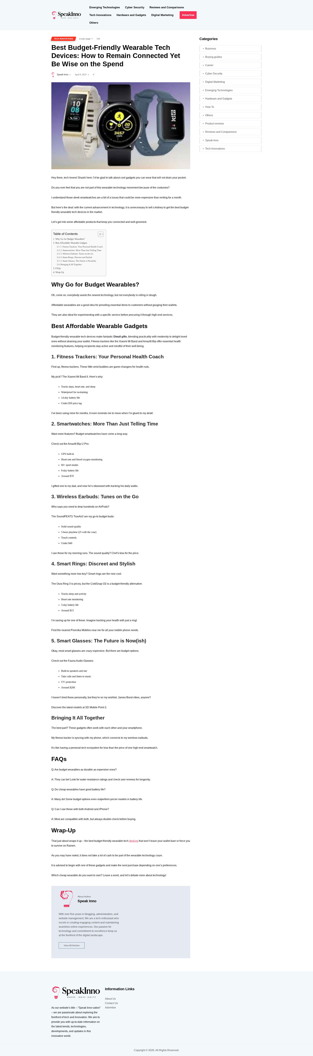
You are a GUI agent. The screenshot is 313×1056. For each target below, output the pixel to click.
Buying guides (213, 57)
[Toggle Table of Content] (99, 234)
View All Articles (72, 945)
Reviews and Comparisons (166, 7)
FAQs (58, 268)
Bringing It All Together (71, 264)
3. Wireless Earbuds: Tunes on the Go (76, 253)
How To (209, 107)
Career (209, 65)
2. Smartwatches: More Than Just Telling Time (80, 250)
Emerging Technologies (104, 7)
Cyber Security (134, 7)
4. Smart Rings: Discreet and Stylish (76, 257)
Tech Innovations (100, 15)
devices (133, 841)
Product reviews (214, 123)
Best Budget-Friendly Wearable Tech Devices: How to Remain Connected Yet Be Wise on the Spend (115, 56)
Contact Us (111, 1003)
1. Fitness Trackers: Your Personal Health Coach (81, 246)
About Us (110, 998)
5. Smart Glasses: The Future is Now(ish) (78, 261)
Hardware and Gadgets (131, 15)
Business (210, 48)
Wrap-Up (59, 272)
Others (93, 22)
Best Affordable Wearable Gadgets (71, 243)
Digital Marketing (162, 15)
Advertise (188, 15)
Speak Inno (62, 74)
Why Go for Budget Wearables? (70, 239)
